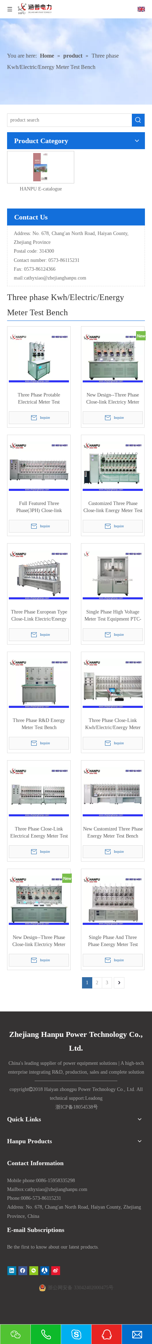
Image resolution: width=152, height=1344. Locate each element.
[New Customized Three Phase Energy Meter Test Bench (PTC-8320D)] (113, 791)
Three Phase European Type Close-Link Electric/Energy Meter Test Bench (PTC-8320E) (39, 616)
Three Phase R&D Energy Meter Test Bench (39, 724)
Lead (90, 1098)
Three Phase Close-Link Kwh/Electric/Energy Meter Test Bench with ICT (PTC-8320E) (113, 724)
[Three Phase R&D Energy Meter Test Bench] (39, 683)
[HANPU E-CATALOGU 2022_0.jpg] (40, 166)
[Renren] (44, 1270)
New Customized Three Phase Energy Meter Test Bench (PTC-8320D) (113, 833)
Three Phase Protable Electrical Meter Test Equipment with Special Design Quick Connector (39, 399)
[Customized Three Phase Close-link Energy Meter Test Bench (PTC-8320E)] (113, 466)
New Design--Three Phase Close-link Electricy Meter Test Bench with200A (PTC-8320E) (112, 399)
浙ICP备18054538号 (76, 1107)
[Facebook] (22, 1270)
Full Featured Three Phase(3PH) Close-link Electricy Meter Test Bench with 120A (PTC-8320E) (39, 507)
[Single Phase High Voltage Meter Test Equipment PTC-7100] (113, 574)
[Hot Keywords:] (138, 120)
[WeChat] (33, 1270)
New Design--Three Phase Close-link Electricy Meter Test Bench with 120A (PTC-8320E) (39, 941)
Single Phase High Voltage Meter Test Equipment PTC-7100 (112, 616)
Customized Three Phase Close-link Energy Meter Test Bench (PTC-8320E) (112, 507)
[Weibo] (55, 1270)
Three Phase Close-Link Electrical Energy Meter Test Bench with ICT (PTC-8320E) (39, 833)
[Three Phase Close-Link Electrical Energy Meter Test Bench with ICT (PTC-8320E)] (39, 791)
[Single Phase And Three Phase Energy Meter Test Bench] (113, 900)
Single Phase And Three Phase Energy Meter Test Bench (113, 941)
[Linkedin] (11, 1270)
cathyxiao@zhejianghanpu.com (55, 278)
